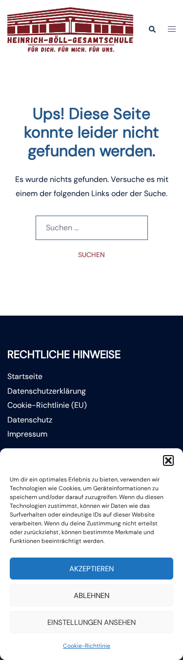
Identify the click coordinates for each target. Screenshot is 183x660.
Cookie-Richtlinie (86, 646)
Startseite (24, 376)
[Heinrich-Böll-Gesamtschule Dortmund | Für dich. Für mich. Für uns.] (70, 28)
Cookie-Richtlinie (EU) (47, 405)
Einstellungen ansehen (91, 622)
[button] (168, 460)
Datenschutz (29, 420)
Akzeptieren (91, 569)
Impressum (27, 434)
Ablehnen (91, 595)
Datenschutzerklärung (46, 391)
